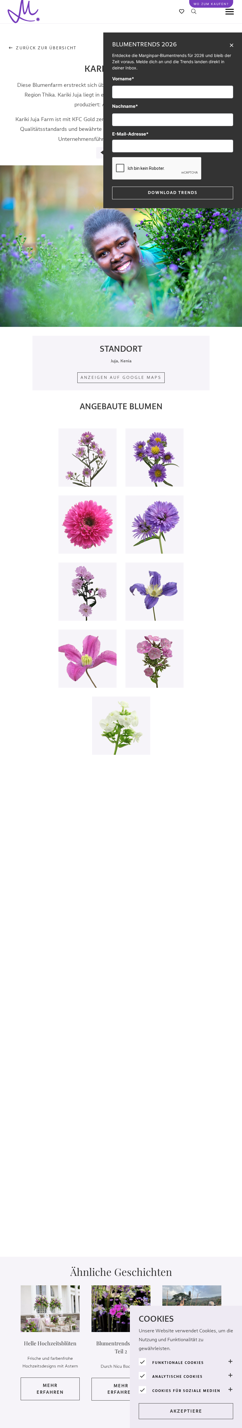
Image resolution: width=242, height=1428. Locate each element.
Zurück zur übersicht (46, 48)
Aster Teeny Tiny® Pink (87, 468)
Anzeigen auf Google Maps (121, 378)
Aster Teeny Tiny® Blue (154, 468)
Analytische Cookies (177, 1376)
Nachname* (125, 106)
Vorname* (123, 78)
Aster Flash (87, 536)
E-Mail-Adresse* (130, 134)
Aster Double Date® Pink (87, 603)
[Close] (231, 44)
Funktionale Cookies (178, 1363)
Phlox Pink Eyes (154, 670)
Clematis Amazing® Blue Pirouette (155, 603)
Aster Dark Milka (154, 536)
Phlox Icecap (121, 737)
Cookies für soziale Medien (186, 1391)
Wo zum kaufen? (211, 4)
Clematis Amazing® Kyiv (87, 670)
